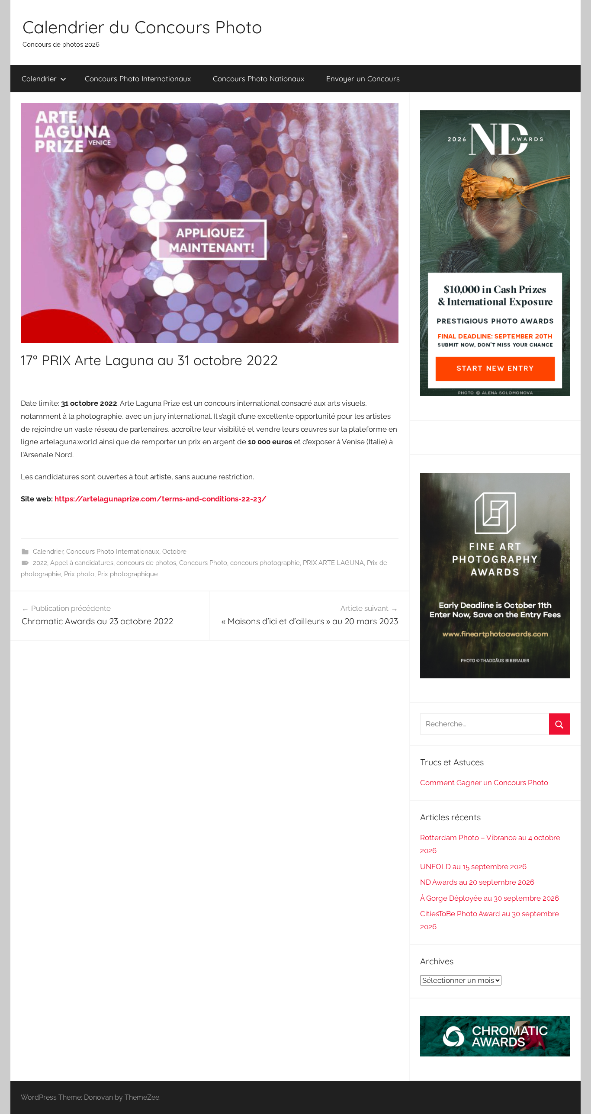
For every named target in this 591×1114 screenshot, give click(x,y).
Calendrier (39, 78)
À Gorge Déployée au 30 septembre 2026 (489, 898)
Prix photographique (127, 574)
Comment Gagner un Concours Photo (484, 782)
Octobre (174, 551)
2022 (40, 563)
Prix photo (79, 574)
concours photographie (265, 563)
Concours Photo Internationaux (138, 78)
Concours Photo (203, 563)
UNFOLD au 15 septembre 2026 (473, 866)
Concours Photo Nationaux (258, 78)
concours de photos (146, 563)
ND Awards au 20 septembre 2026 (477, 882)
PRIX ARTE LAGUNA (333, 563)
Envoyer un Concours (363, 78)
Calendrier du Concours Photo (142, 27)
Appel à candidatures (81, 563)
